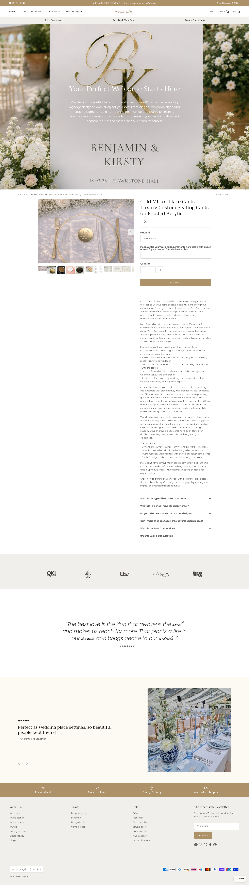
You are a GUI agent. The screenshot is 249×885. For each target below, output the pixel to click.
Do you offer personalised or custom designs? (166, 513)
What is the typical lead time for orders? (163, 498)
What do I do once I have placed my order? (164, 506)
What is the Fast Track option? (157, 528)
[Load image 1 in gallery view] (86, 231)
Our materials (17, 817)
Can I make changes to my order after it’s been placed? (171, 520)
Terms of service (141, 840)
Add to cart (176, 282)
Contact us (54, 11)
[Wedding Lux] (124, 11)
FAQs (135, 813)
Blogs (13, 840)
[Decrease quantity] (143, 269)
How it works (37, 11)
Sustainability (17, 835)
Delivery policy (140, 822)
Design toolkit (78, 822)
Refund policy (140, 826)
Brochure (76, 817)
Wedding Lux (22, 876)
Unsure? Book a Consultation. (156, 535)
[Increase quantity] (160, 269)
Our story (15, 813)
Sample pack (78, 826)
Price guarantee (18, 831)
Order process (17, 822)
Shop (23, 11)
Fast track (138, 817)
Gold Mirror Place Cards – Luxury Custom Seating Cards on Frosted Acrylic (70, 194)
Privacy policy (140, 835)
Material (145, 232)
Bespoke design (74, 11)
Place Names (31, 194)
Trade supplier (140, 831)
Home (12, 11)
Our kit (13, 826)
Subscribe (203, 835)
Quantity (145, 263)
